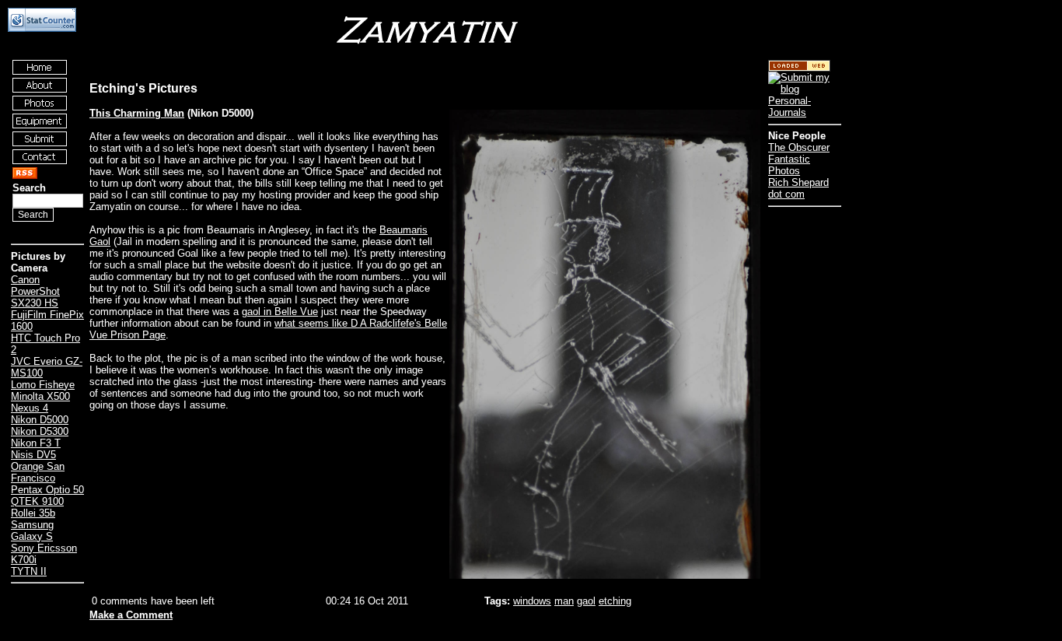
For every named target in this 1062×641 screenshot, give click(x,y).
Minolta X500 (40, 396)
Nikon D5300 (39, 431)
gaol (586, 601)
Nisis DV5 (33, 455)
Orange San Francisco (38, 472)
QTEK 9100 (37, 501)
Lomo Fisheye (43, 385)
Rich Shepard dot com (798, 188)
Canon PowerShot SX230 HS (35, 291)
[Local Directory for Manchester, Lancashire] (799, 68)
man (564, 601)
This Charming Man (136, 113)
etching (615, 601)
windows (532, 601)
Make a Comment (131, 615)
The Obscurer (799, 147)
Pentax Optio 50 (47, 490)
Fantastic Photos (789, 165)
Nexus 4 (29, 408)
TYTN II (29, 571)
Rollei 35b (33, 513)
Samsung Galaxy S (32, 530)
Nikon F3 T (36, 443)
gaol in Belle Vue (280, 311)
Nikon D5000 (39, 420)
